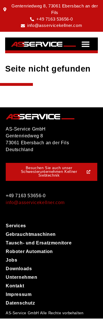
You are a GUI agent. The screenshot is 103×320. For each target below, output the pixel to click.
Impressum (18, 294)
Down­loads (19, 268)
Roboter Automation (29, 251)
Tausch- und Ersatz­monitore (39, 242)
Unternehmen (21, 277)
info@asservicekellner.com (35, 202)
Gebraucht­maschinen (31, 234)
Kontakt (15, 285)
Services (16, 225)
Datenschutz (20, 303)
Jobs (11, 260)
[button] (85, 43)
